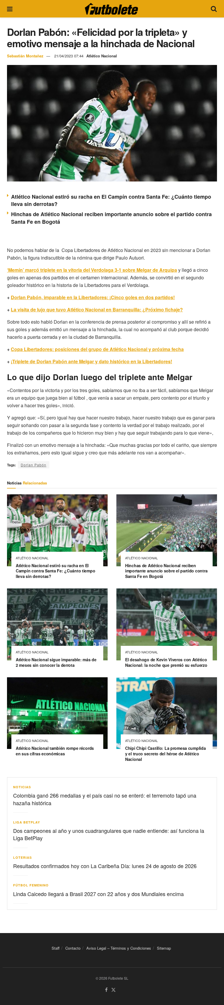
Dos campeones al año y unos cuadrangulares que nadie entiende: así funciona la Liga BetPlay (108, 834)
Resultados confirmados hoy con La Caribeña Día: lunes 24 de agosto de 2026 (105, 866)
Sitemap (164, 948)
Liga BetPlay (26, 822)
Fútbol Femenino (31, 885)
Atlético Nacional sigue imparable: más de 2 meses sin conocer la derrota (56, 662)
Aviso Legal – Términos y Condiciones (118, 948)
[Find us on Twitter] (113, 990)
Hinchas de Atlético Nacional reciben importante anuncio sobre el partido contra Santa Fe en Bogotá (166, 571)
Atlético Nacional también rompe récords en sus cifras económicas (55, 751)
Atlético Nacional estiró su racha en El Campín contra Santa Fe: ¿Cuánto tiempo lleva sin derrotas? (111, 200)
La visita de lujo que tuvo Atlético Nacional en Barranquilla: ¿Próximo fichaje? (97, 309)
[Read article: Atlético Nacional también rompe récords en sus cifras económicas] (57, 713)
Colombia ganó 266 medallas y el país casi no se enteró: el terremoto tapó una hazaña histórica (104, 798)
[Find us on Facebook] (106, 990)
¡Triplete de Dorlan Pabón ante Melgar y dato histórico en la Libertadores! (91, 361)
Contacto (72, 948)
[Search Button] (214, 9)
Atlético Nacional (101, 56)
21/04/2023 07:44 (68, 56)
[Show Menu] (10, 8)
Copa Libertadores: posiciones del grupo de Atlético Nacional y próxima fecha (97, 349)
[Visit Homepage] (111, 9)
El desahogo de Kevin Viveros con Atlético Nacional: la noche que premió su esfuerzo (166, 662)
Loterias (22, 857)
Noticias (22, 787)
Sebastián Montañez (25, 56)
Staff (56, 948)
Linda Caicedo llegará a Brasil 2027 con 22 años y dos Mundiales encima (98, 894)
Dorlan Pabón (33, 464)
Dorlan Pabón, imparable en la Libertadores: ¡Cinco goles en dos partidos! (93, 297)
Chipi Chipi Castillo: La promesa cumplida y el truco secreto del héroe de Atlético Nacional (165, 753)
